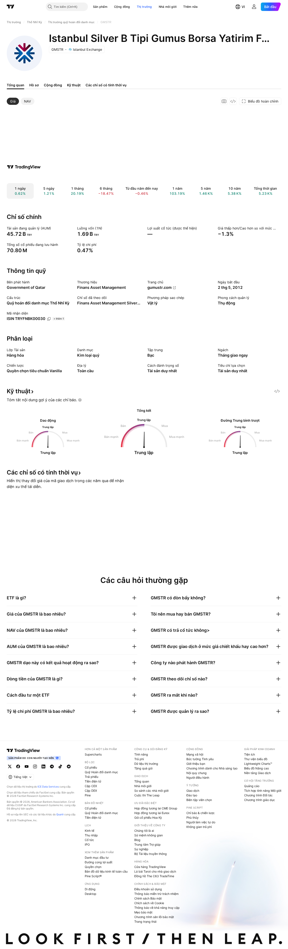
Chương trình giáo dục (259, 800)
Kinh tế (89, 830)
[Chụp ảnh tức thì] (224, 101)
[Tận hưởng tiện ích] (233, 101)
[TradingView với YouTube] (27, 766)
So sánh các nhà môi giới (151, 790)
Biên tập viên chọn (199, 800)
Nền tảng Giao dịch (257, 773)
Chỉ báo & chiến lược (200, 813)
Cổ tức (89, 840)
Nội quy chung (196, 773)
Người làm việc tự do (200, 822)
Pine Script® (93, 876)
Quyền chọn (93, 867)
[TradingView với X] (10, 766)
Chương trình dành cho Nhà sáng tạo (211, 768)
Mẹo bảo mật (143, 912)
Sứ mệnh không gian (148, 835)
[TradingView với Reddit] (69, 766)
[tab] (13, 101)
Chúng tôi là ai (144, 830)
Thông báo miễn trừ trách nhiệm (156, 894)
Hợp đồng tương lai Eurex (152, 813)
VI (243, 7)
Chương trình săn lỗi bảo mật (154, 917)
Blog (137, 840)
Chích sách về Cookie (149, 903)
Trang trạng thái (145, 921)
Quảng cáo (251, 786)
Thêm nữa (190, 6)
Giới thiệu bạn (195, 763)
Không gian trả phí (199, 827)
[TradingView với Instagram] (35, 766)
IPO (87, 844)
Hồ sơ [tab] (34, 85)
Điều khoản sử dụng (148, 889)
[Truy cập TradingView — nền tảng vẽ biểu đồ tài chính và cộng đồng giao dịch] (24, 167)
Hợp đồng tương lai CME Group (155, 808)
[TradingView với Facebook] (18, 766)
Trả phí (139, 759)
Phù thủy (192, 817)
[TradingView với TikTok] (60, 766)
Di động (90, 889)
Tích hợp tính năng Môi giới (262, 790)
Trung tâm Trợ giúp (147, 844)
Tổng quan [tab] (15, 85)
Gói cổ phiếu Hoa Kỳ (148, 817)
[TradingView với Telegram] (52, 766)
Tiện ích (249, 754)
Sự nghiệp (141, 849)
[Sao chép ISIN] (49, 319)
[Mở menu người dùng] (254, 7)
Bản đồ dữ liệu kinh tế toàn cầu (106, 871)
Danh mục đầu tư (97, 857)
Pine (88, 795)
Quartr (60, 814)
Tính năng (141, 754)
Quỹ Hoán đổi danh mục (101, 772)
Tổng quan (141, 781)
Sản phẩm (100, 6)
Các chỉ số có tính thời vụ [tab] (106, 85)
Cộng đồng (122, 6)
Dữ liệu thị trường (146, 763)
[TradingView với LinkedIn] (43, 766)
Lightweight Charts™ (258, 763)
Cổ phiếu (91, 767)
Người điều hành (197, 777)
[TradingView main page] (23, 750)
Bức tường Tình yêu (200, 759)
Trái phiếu (91, 776)
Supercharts (93, 754)
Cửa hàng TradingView (150, 867)
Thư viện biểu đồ (255, 759)
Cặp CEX (91, 786)
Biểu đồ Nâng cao (256, 768)
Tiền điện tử (93, 781)
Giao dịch (192, 790)
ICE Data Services (48, 786)
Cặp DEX (91, 790)
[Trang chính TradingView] (10, 7)
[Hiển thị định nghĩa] (54, 228)
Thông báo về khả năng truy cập (157, 907)
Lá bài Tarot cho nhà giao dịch (155, 871)
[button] (110, 7)
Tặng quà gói (143, 768)
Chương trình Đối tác (258, 795)
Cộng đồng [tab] (53, 85)
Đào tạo (191, 795)
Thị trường (144, 6)
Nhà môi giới (168, 6)
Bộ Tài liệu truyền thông (150, 854)
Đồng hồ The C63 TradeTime (154, 876)
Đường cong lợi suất (98, 862)
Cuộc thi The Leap (147, 795)
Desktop (90, 894)
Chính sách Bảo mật (148, 898)
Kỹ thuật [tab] (74, 85)
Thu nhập (91, 835)
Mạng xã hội (194, 754)
